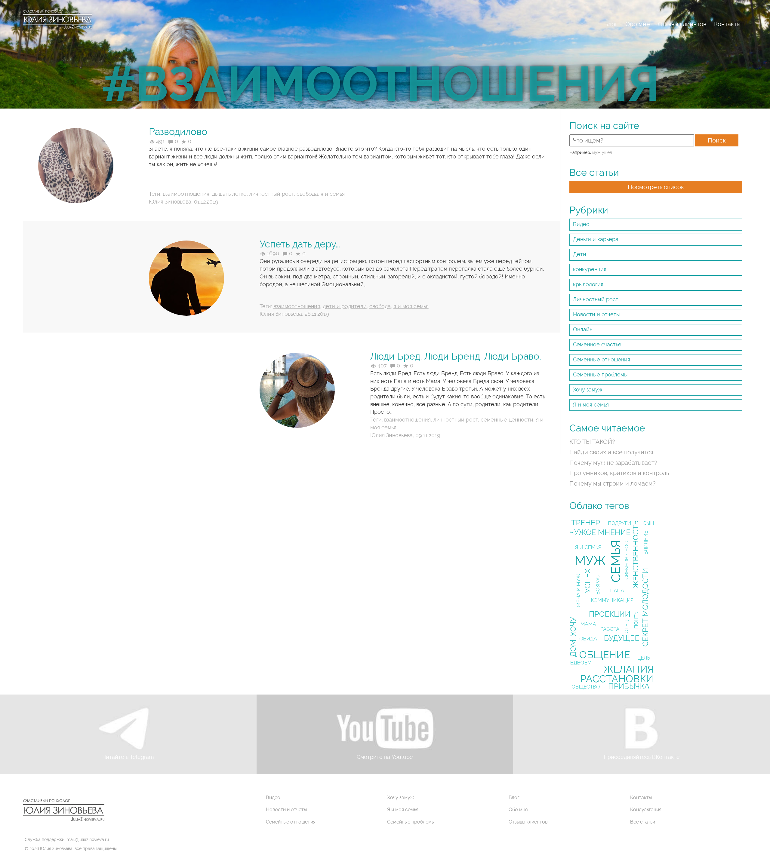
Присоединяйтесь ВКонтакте (642, 757)
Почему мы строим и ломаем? (612, 483)
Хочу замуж (587, 389)
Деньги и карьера (595, 239)
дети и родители (345, 306)
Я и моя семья (591, 404)
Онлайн (583, 329)
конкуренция (589, 269)
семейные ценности (507, 419)
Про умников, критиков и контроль (619, 473)
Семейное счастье (597, 344)
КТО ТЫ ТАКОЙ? (592, 441)
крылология (588, 284)
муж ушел (602, 152)
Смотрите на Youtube (385, 757)
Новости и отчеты (596, 314)
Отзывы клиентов (682, 24)
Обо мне (637, 24)
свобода (307, 194)
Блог (611, 24)
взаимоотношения (186, 194)
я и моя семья (411, 306)
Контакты (727, 24)
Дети (579, 254)
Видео (581, 224)
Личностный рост (595, 299)
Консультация (645, 809)
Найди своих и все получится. (611, 452)
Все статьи (642, 822)
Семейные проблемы (600, 374)
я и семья (333, 194)
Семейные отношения (601, 359)
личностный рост (271, 194)
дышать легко (229, 194)
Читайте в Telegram (128, 757)
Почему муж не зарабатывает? (613, 462)
